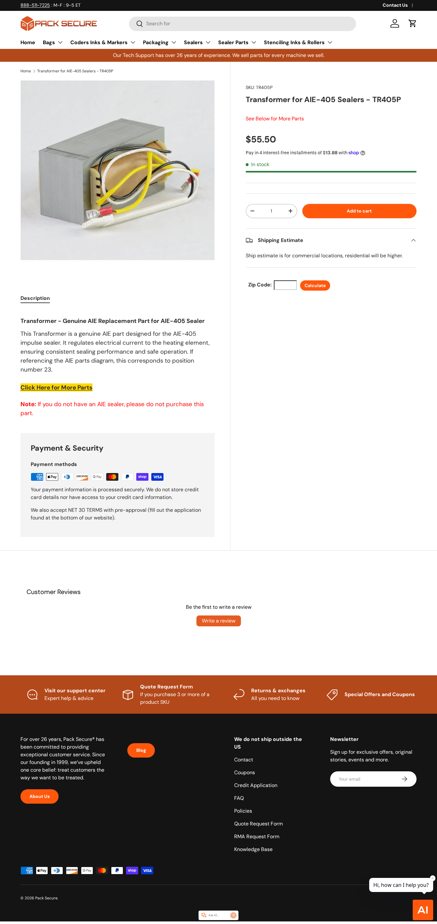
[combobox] (242, 23)
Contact (243, 759)
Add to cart (359, 211)
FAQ (239, 798)
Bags (49, 42)
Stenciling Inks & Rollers (294, 42)
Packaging (156, 42)
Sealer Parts (233, 42)
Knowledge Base (253, 849)
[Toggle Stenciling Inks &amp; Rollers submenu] (330, 42)
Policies (243, 810)
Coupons (244, 772)
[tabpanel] (117, 364)
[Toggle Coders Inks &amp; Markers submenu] (133, 42)
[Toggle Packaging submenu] (174, 42)
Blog (141, 750)
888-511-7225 (35, 5)
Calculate (315, 285)
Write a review (218, 620)
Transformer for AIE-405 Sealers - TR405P (75, 71)
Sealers (193, 42)
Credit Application (255, 785)
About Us (39, 796)
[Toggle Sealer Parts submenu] (254, 42)
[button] (413, 23)
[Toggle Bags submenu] (60, 42)
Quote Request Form (258, 823)
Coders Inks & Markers (99, 42)
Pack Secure (46, 898)
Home (27, 42)
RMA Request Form (256, 836)
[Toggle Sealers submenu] (208, 42)
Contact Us (395, 5)
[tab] (35, 298)
